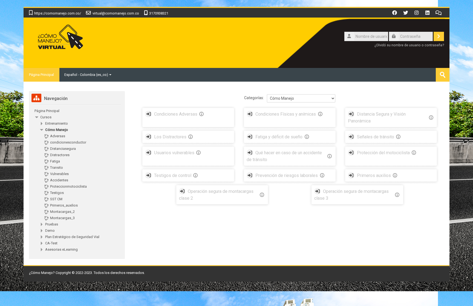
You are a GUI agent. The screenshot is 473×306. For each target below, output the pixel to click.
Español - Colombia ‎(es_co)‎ (86, 75)
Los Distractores (170, 136)
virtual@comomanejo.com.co (116, 13)
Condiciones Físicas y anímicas (285, 114)
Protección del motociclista (383, 152)
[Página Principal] (60, 38)
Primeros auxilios (374, 175)
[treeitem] (76, 111)
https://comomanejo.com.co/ (57, 13)
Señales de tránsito (375, 136)
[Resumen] (202, 114)
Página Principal (41, 75)
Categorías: (254, 98)
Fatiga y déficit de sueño (278, 136)
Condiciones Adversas (175, 114)
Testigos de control (172, 175)
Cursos (45, 117)
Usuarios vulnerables (174, 152)
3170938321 (158, 13)
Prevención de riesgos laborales (286, 175)
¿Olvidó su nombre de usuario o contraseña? (409, 45)
